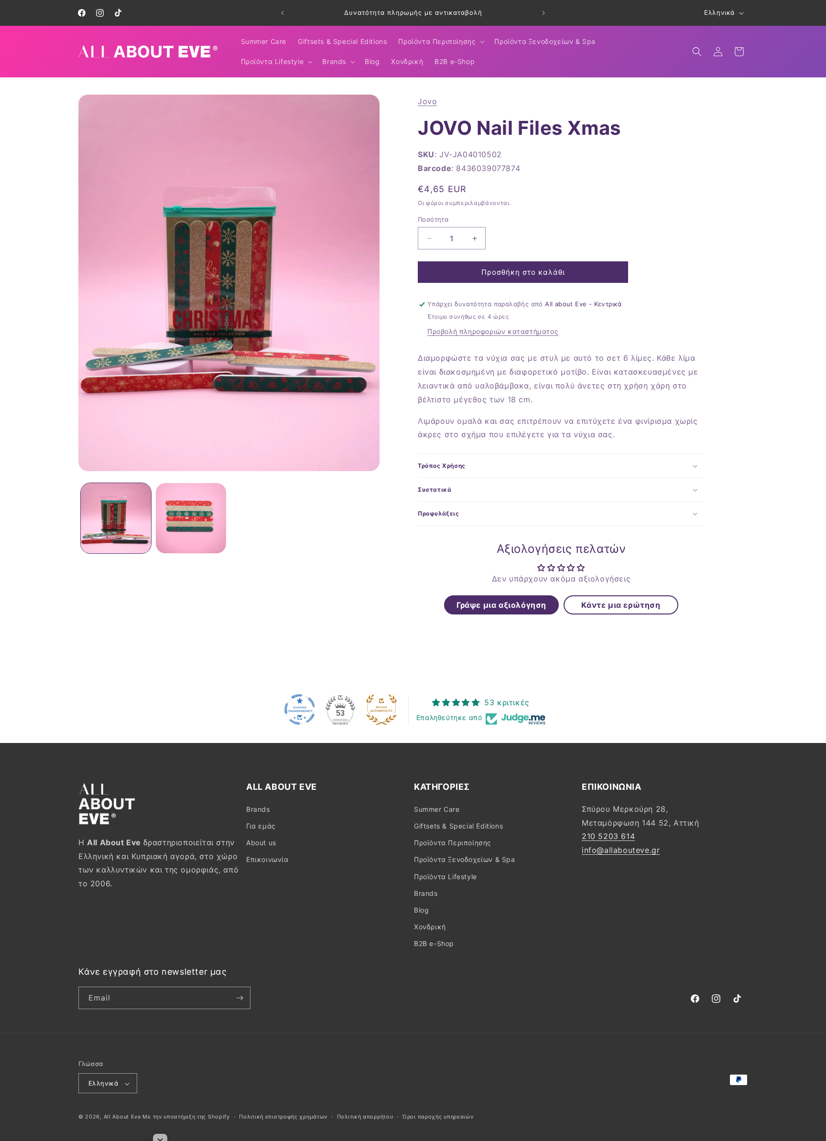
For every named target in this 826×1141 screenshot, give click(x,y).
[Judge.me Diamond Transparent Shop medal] (299, 709)
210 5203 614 (608, 836)
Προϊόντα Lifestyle (445, 876)
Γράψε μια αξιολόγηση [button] (501, 605)
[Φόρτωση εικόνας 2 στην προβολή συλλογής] (191, 518)
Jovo (427, 101)
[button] (440, 42)
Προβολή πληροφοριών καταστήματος (492, 332)
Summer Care (437, 809)
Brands (258, 809)
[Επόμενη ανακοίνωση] (543, 13)
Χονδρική (430, 926)
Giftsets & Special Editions (458, 825)
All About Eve (122, 1117)
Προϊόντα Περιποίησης (452, 842)
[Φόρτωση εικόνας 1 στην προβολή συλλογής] (116, 518)
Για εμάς (261, 825)
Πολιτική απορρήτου (365, 1116)
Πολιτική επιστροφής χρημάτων (283, 1116)
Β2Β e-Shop (434, 943)
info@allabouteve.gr (621, 849)
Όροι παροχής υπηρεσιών (437, 1116)
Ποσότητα (433, 219)
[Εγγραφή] (239, 998)
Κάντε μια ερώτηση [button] (620, 605)
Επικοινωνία (267, 859)
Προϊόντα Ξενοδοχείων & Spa (464, 859)
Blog (421, 909)
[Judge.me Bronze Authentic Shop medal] (381, 709)
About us (261, 842)
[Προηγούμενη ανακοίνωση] (282, 13)
